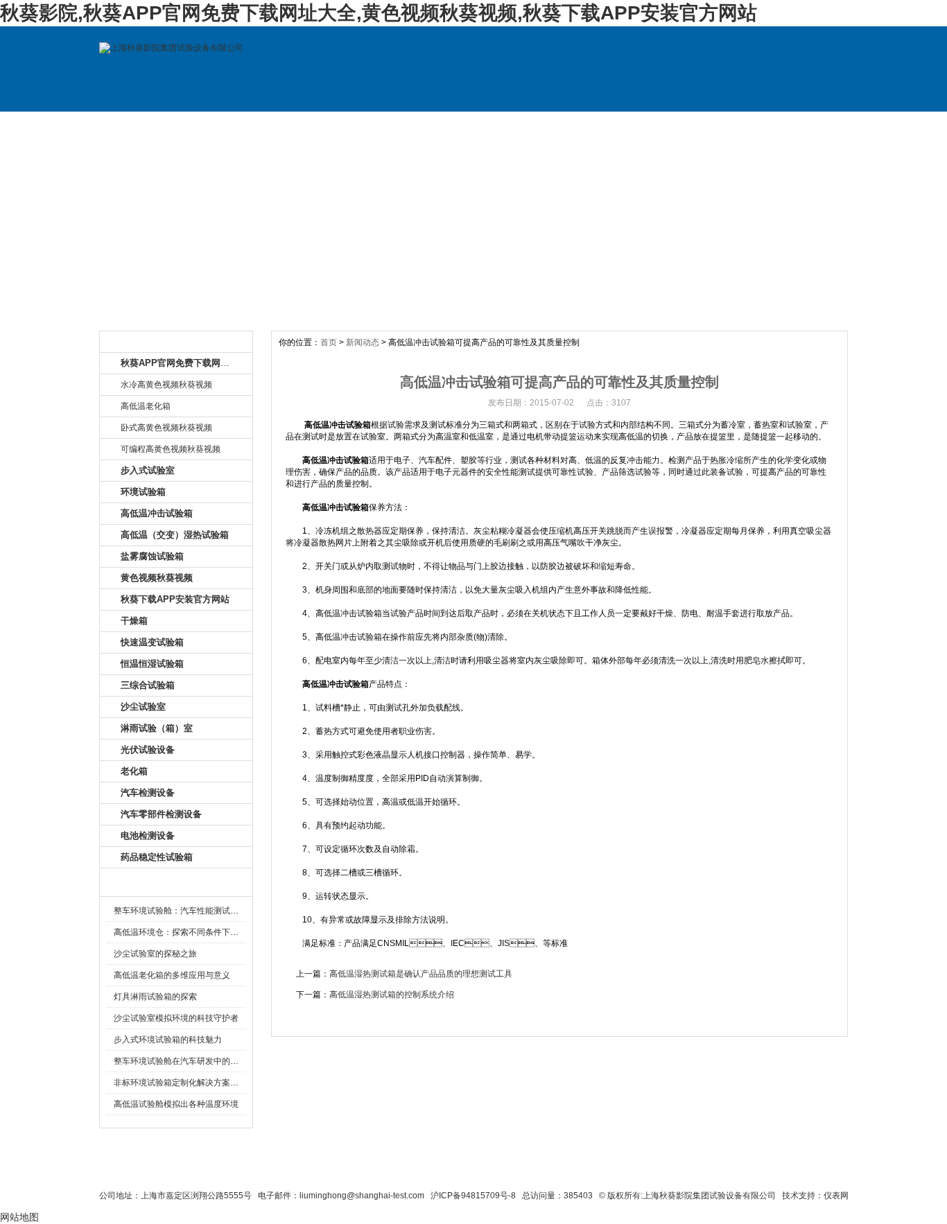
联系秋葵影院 (439, 1170)
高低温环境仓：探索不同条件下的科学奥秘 (193, 932)
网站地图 (554, 1170)
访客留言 (801, 125)
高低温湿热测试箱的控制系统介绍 (391, 994)
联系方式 (707, 125)
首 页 (146, 125)
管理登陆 (661, 1170)
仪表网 (836, 1195)
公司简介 (239, 125)
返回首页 (609, 1170)
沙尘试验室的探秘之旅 (155, 954)
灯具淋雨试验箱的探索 (155, 997)
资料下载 (520, 125)
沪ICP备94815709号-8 (473, 1195)
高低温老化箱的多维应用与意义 (172, 975)
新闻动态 (362, 342)
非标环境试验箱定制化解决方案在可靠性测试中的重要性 (218, 1082)
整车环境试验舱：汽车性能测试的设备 (184, 911)
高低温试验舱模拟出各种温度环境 (176, 1104)
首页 (328, 342)
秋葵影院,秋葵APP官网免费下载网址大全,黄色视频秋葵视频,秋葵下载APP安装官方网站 (378, 13)
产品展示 (333, 125)
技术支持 (614, 125)
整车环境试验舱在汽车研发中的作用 (180, 1061)
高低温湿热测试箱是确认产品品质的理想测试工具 (420, 974)
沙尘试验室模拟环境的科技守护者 (176, 1018)
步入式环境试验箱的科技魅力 (168, 1039)
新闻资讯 (427, 125)
